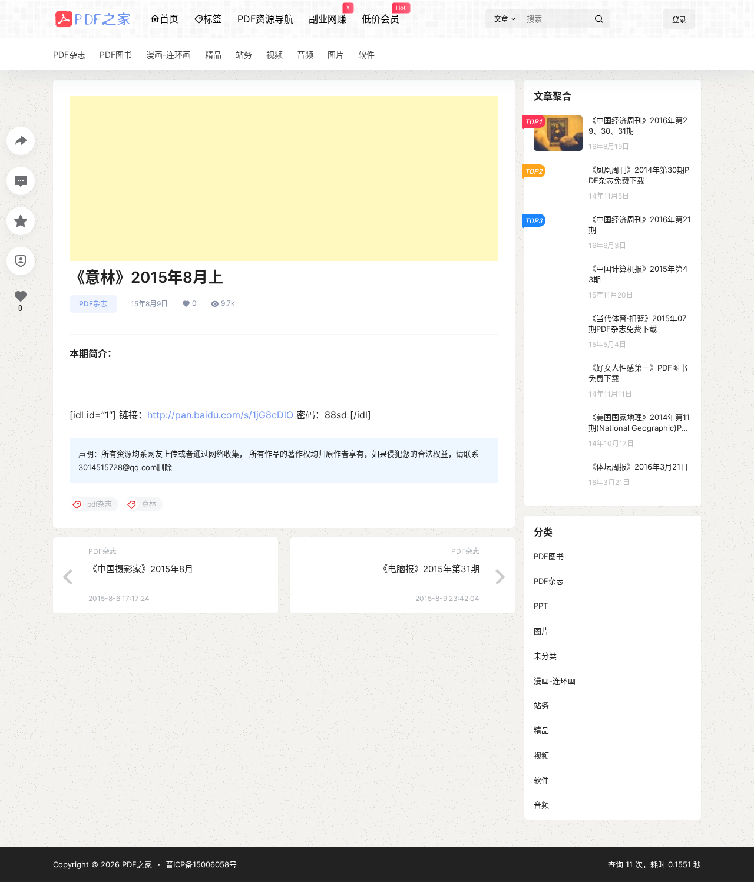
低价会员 (380, 14)
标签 (212, 19)
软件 (541, 780)
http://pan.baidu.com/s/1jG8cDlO (220, 415)
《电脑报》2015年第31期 (429, 568)
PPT (541, 605)
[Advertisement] (284, 178)
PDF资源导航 (265, 19)
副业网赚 (327, 14)
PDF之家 (136, 864)
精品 (541, 730)
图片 (541, 631)
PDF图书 (549, 556)
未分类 (545, 655)
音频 (541, 805)
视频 (541, 755)
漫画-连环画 (555, 680)
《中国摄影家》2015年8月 (140, 568)
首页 (169, 19)
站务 (541, 705)
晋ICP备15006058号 (201, 864)
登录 (679, 19)
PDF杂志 (93, 303)
